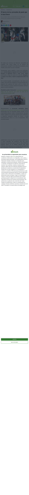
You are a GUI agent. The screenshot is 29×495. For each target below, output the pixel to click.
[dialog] (14, 321)
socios (14, 156)
